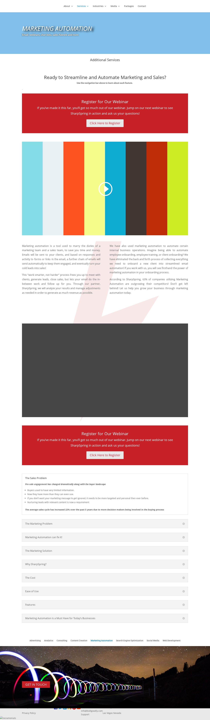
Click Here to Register (105, 123)
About (67, 6)
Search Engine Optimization (129, 640)
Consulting (62, 640)
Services (81, 6)
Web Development (171, 640)
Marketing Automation (102, 640)
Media (114, 6)
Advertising (35, 640)
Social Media (153, 640)
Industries (98, 6)
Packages (129, 6)
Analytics (48, 640)
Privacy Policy (29, 713)
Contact (142, 6)
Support (85, 714)
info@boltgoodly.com (92, 710)
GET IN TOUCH (36, 684)
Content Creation (79, 640)
